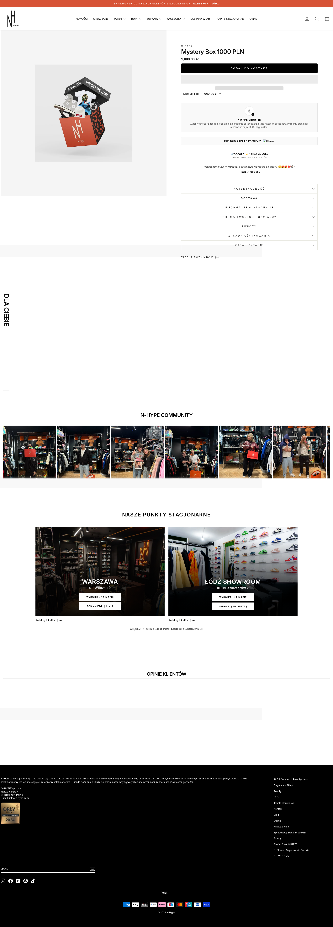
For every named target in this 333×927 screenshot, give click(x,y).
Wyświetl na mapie (100, 597)
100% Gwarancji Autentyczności (291, 779)
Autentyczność (249, 188)
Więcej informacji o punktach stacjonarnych (166, 629)
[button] (249, 79)
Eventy (277, 838)
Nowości (81, 18)
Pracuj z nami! (282, 826)
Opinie (277, 820)
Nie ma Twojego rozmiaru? (249, 216)
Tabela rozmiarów (284, 802)
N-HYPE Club (281, 856)
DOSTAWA (249, 198)
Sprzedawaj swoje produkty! (290, 832)
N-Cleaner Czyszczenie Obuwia (291, 850)
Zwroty (277, 791)
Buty (134, 18)
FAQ (276, 797)
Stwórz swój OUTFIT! (285, 844)
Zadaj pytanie (249, 245)
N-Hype (187, 45)
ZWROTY (249, 226)
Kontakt (278, 808)
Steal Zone (100, 18)
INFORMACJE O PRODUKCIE (249, 207)
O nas (253, 18)
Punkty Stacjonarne (230, 18)
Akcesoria (174, 18)
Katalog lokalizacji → (48, 620)
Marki (118, 18)
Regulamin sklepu (284, 785)
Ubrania (152, 18)
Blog (276, 814)
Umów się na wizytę (233, 606)
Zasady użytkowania (249, 235)
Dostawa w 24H (200, 18)
